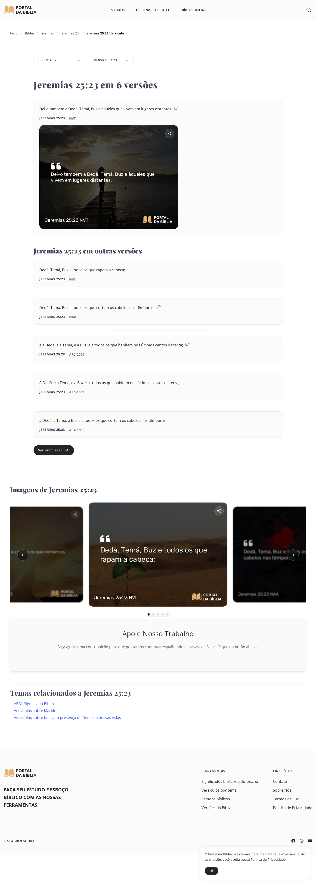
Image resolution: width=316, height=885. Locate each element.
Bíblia (29, 33)
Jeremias (47, 33)
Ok (211, 871)
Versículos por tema (219, 790)
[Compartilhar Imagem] (169, 133)
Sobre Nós (282, 790)
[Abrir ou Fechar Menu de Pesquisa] (308, 9)
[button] (22, 555)
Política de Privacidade (292, 807)
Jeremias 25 (70, 33)
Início (14, 33)
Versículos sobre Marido (35, 710)
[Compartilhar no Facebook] (243, 235)
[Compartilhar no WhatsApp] (256, 235)
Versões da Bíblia (216, 807)
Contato (280, 781)
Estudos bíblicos (215, 799)
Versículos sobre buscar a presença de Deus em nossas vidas (67, 717)
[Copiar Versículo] (269, 235)
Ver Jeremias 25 (50, 450)
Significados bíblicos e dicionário (229, 781)
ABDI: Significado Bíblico (35, 703)
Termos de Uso (286, 799)
